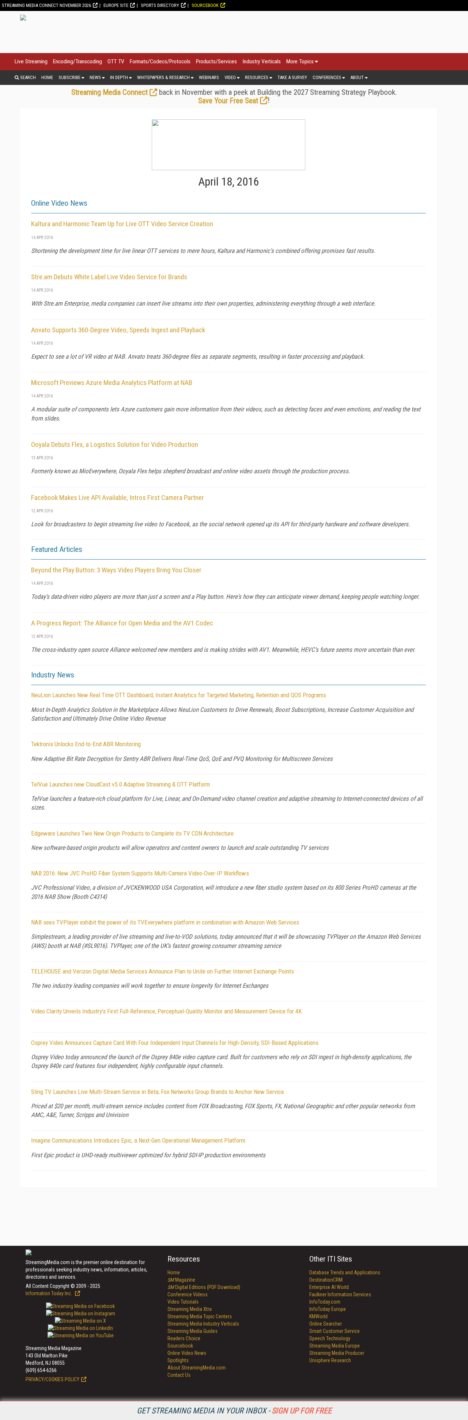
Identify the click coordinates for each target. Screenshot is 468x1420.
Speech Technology (329, 1338)
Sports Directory (160, 5)
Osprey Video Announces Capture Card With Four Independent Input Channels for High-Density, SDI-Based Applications (174, 1042)
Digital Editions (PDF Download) (203, 1287)
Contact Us (178, 1375)
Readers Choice (183, 1338)
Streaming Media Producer (336, 1353)
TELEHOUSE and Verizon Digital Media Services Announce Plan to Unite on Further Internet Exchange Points (162, 971)
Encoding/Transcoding (77, 61)
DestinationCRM (326, 1280)
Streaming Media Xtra (189, 1309)
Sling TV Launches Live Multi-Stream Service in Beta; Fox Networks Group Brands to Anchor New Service (157, 1091)
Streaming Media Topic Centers (199, 1316)
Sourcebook (205, 5)
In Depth (119, 77)
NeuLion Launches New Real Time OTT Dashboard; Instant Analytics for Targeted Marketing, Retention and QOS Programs (178, 695)
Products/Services (216, 61)
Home (47, 77)
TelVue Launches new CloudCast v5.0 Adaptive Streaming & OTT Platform (120, 784)
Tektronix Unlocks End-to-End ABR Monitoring (86, 744)
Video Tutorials (183, 1302)
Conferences (327, 77)
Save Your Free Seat (228, 100)
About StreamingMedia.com (196, 1368)
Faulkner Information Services (340, 1294)
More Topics (300, 61)
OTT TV (115, 61)
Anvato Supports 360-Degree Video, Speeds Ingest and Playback (118, 330)
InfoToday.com (324, 1302)
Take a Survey (292, 77)
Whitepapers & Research (163, 77)
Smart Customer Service (334, 1331)
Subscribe (69, 77)
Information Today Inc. (49, 1293)
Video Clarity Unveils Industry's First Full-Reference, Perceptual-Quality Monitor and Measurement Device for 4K (166, 1011)
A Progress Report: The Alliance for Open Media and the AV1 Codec (122, 623)
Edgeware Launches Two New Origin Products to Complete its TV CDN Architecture (132, 833)
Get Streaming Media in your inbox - (234, 1410)
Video (230, 77)
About (357, 77)
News (95, 77)
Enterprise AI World (329, 1287)
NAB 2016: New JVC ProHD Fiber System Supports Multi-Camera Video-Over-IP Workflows (140, 873)
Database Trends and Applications (344, 1272)
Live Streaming (31, 61)
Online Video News (186, 1353)
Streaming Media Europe (334, 1346)
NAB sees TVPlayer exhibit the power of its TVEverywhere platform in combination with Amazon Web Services (165, 922)
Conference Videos (187, 1294)
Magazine (181, 1280)
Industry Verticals (261, 61)
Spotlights (178, 1360)
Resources (256, 77)
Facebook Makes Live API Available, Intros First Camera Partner (117, 497)
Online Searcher (325, 1324)
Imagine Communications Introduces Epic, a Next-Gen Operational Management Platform (138, 1140)
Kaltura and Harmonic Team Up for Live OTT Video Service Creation (122, 224)
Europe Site (115, 5)
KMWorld (318, 1316)
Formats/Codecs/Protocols (160, 61)
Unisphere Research (330, 1360)
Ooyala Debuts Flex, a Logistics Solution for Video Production (114, 444)
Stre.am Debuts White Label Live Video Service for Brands (109, 277)
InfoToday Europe (327, 1309)
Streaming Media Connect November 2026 (46, 5)
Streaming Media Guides (192, 1331)
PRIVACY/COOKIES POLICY (52, 1379)
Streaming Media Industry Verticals (203, 1324)
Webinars (209, 77)
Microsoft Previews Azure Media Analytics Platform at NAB (111, 382)
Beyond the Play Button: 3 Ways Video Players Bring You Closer (116, 570)
